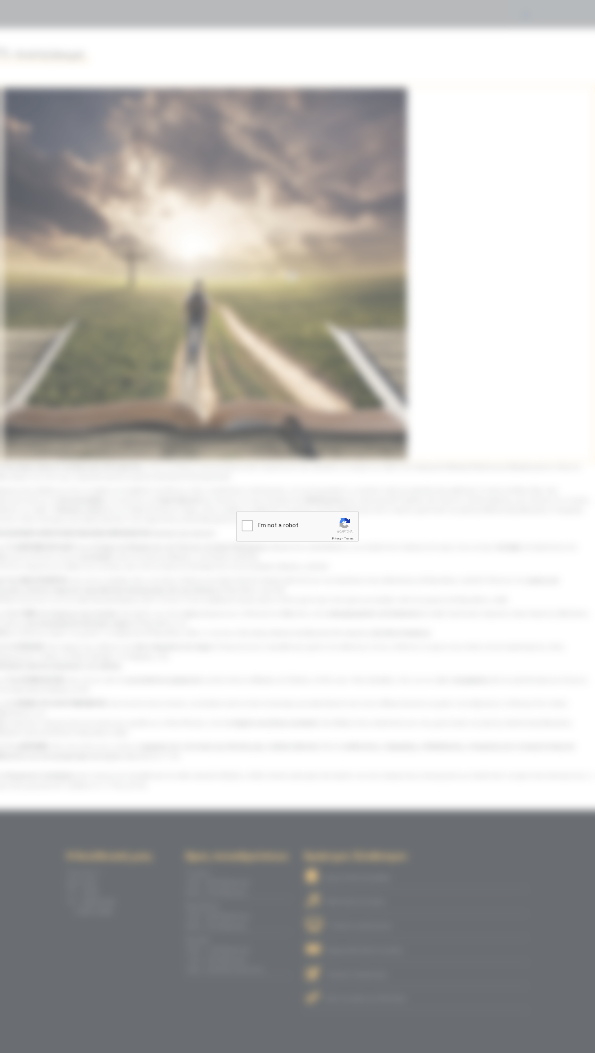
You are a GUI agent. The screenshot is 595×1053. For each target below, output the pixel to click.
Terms (349, 538)
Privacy (337, 538)
